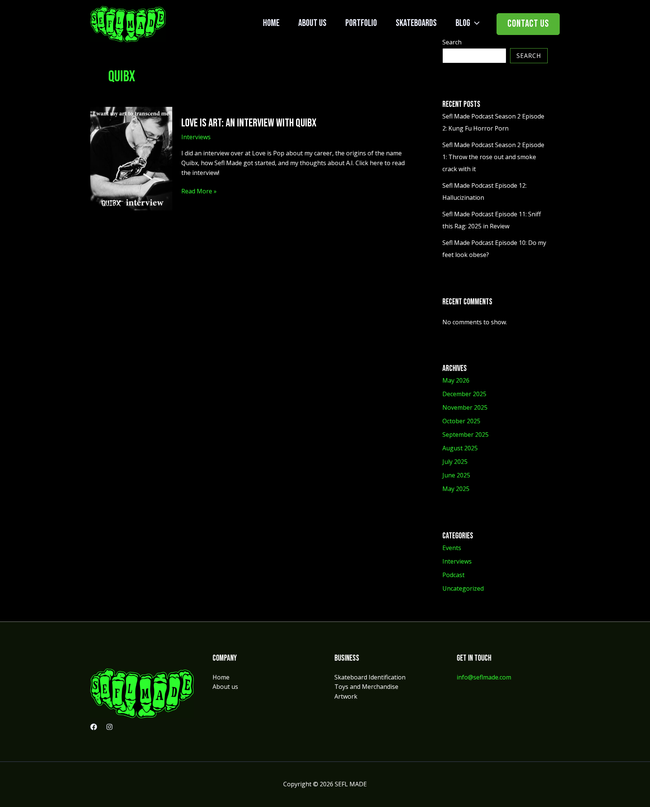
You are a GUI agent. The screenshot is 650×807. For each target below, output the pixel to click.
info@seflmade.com (484, 677)
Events (451, 548)
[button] (475, 23)
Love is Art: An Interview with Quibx (248, 123)
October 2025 (461, 421)
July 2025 (455, 461)
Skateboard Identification (369, 677)
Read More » (199, 191)
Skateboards (416, 23)
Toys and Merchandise (366, 686)
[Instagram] (109, 726)
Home (271, 23)
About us (312, 23)
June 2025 (456, 475)
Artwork (345, 696)
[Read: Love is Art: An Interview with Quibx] (131, 158)
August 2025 (460, 448)
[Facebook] (93, 726)
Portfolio (361, 23)
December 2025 (464, 394)
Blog (463, 23)
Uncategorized (463, 588)
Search (528, 56)
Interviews (196, 137)
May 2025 (455, 489)
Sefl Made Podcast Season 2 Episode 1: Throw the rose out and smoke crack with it (493, 157)
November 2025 (464, 407)
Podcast (453, 575)
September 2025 (465, 434)
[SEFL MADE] (128, 23)
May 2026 (455, 380)
